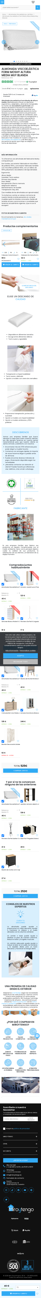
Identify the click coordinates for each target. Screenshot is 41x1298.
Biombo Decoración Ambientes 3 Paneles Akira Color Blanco (11, 744)
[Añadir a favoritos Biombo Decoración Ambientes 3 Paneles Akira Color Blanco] (18, 741)
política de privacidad (22, 1129)
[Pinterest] (31, 1190)
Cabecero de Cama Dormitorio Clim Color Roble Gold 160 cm (30, 255)
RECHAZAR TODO (20, 661)
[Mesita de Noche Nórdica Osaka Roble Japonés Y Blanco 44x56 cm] (29, 670)
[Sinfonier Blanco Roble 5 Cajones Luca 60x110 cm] (11, 612)
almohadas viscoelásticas (11, 140)
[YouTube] (25, 1190)
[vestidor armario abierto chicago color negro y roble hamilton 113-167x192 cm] (29, 795)
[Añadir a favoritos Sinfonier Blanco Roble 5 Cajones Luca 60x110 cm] (18, 618)
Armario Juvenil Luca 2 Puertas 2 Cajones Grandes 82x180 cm (29, 587)
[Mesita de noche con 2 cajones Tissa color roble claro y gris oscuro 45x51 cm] (11, 861)
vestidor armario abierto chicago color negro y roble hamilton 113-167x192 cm (29, 804)
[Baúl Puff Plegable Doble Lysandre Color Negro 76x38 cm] (29, 829)
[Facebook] (18, 1190)
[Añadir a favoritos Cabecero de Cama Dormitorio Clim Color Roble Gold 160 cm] (38, 259)
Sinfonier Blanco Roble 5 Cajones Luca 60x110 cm (11, 621)
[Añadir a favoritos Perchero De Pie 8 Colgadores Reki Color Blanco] (37, 618)
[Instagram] (6, 1190)
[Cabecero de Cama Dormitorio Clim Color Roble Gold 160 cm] (30, 240)
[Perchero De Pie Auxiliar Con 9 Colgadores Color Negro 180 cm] (11, 829)
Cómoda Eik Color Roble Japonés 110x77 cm (11, 713)
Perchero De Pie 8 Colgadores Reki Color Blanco (29, 621)
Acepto (20, 656)
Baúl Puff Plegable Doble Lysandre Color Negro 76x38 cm (29, 838)
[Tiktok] (12, 1190)
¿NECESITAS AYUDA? (20, 1160)
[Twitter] (6, 1200)
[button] (4, 42)
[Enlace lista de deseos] (33, 2)
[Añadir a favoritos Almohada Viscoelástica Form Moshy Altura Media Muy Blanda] (18, 584)
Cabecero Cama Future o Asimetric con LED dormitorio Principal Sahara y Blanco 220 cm (11, 255)
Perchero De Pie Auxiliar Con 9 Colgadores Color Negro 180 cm (11, 838)
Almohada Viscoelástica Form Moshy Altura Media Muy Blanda (11, 587)
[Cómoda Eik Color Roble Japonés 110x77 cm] (11, 704)
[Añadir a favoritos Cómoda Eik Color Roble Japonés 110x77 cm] (18, 710)
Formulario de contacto (15, 1178)
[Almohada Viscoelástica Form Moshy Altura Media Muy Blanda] (11, 578)
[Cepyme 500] (13, 1265)
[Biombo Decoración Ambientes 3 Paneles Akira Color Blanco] (11, 735)
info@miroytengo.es (14, 1175)
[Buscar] (38, 7)
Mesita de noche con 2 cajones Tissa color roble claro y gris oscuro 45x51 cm (11, 870)
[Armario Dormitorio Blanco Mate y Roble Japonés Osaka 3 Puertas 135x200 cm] (29, 704)
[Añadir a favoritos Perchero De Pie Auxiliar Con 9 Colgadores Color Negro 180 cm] (18, 835)
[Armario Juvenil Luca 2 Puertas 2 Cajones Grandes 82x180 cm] (29, 578)
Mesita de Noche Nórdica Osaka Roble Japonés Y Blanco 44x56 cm (29, 679)
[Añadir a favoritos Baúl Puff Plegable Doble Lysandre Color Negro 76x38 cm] (37, 835)
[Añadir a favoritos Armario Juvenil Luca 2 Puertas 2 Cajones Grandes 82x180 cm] (37, 584)
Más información (12, 650)
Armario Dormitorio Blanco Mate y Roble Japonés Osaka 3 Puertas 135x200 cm (29, 713)
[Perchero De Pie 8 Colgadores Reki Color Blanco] (29, 612)
